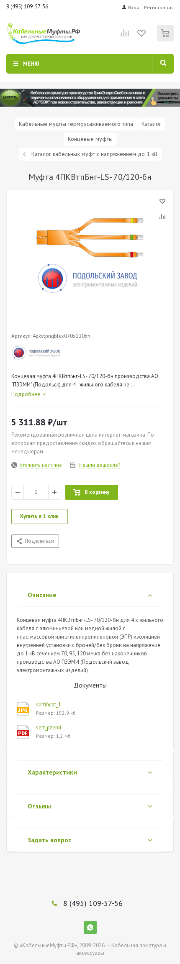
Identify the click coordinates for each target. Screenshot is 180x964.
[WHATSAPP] (90, 927)
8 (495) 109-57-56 (27, 6)
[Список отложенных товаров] (142, 36)
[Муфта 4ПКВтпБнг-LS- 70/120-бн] (90, 255)
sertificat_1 (48, 704)
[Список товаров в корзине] (166, 39)
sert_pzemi (48, 727)
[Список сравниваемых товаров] (125, 36)
